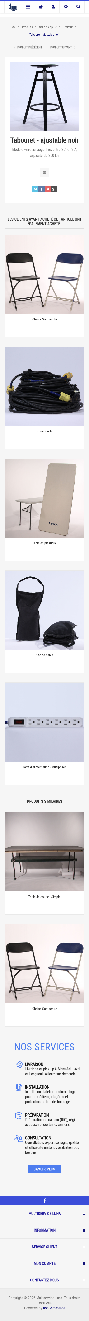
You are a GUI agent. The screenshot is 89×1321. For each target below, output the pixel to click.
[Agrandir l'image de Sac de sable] (44, 610)
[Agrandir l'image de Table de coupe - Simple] (44, 851)
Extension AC (45, 431)
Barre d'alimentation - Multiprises (44, 767)
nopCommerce (54, 1308)
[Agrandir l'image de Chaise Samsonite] (44, 274)
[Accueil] (13, 27)
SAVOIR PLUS (44, 1169)
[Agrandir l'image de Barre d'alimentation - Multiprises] (44, 722)
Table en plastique (45, 543)
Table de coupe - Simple (44, 897)
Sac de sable (44, 655)
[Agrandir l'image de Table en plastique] (44, 498)
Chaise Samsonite (44, 319)
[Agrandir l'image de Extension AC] (44, 386)
